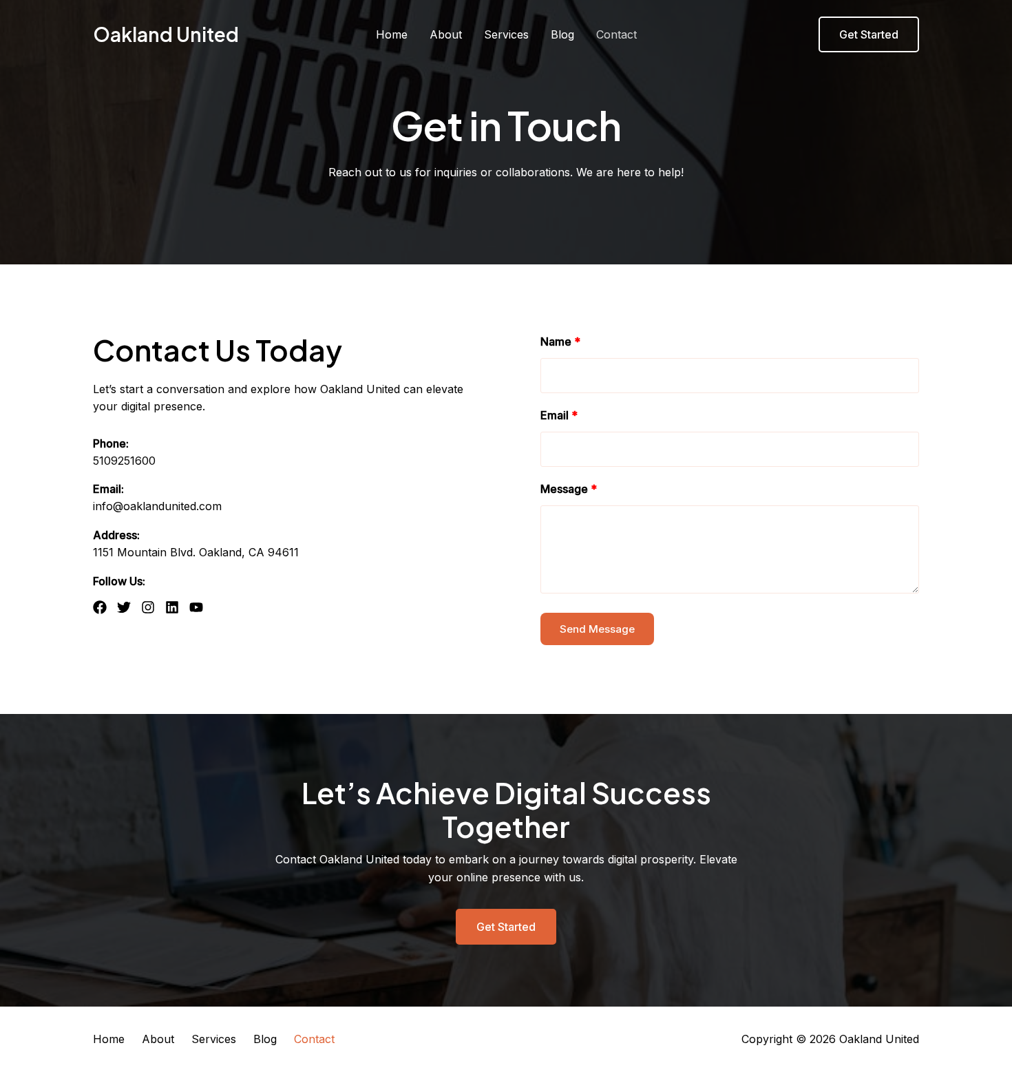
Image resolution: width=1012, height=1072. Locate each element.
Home (392, 34)
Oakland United (166, 34)
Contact (616, 34)
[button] (869, 34)
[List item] (100, 607)
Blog (562, 34)
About (446, 34)
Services (506, 34)
